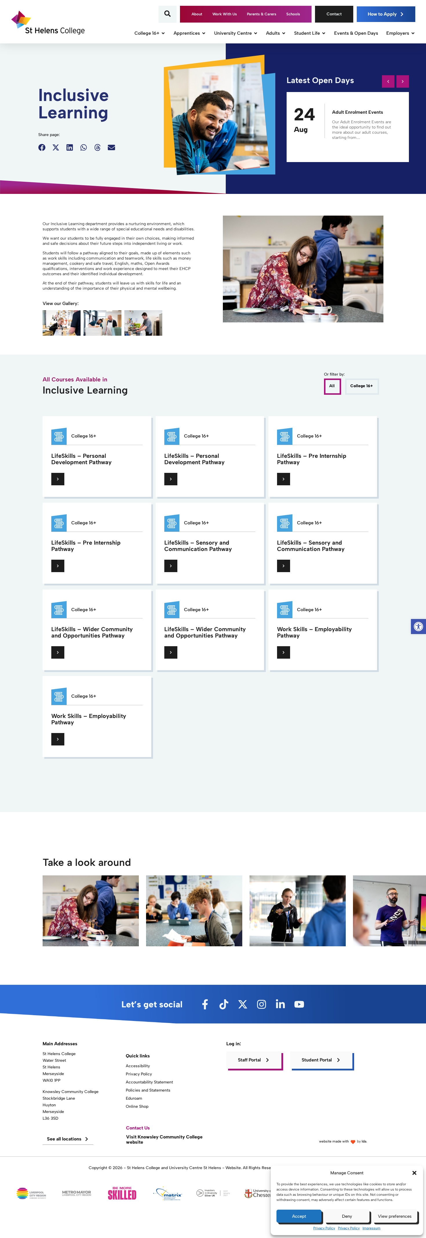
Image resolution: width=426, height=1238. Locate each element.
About (197, 14)
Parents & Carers (261, 14)
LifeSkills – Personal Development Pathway (81, 459)
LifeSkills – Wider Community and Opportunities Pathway (92, 632)
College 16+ (146, 33)
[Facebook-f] (205, 1004)
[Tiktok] (224, 1004)
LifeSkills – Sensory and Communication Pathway (198, 545)
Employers (397, 33)
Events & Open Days (356, 33)
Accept (299, 1216)
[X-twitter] (243, 1004)
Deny (347, 1216)
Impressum (372, 1228)
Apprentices (187, 33)
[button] (414, 1173)
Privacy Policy (324, 1228)
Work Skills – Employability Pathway (314, 632)
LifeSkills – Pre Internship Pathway (311, 459)
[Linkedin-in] (280, 1004)
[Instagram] (261, 1004)
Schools (293, 14)
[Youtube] (299, 1004)
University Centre (233, 33)
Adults (273, 33)
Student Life (307, 33)
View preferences (395, 1216)
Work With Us (224, 14)
